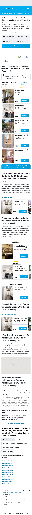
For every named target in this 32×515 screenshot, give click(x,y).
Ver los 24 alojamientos (8, 314)
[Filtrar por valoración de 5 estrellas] (22, 87)
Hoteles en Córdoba (7, 465)
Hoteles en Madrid (7, 463)
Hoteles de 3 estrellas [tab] (23, 440)
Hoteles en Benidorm (8, 474)
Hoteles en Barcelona (8, 461)
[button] (3, 9)
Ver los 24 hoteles (6, 197)
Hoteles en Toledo (7, 468)
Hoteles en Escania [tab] (22, 443)
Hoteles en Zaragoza (7, 470)
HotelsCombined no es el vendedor (12, 497)
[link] (16, 166)
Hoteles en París (6, 484)
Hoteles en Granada (7, 479)
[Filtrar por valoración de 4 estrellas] (15, 87)
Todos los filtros (24, 83)
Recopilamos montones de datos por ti (13, 500)
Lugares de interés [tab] (8, 451)
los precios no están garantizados (14, 492)
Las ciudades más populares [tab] (11, 447)
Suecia (12, 511)
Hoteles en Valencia (7, 472)
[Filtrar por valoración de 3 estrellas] (8, 87)
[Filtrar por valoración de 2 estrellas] (4, 87)
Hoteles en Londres (7, 481)
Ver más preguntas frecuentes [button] (16, 423)
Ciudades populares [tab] (8, 440)
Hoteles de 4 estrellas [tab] (9, 443)
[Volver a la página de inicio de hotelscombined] (12, 8)
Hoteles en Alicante (7, 477)
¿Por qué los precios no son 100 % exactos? (12, 503)
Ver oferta (24, 100)
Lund (21, 511)
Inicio (8, 511)
